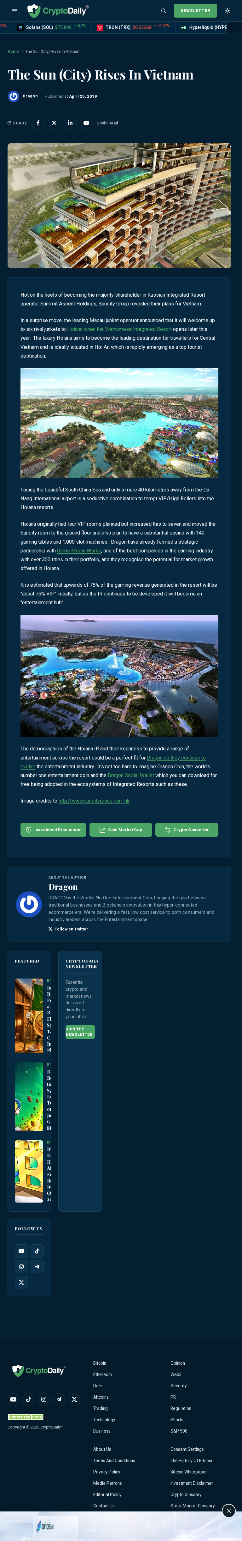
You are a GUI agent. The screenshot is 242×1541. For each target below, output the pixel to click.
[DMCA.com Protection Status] (26, 1417)
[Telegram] (37, 1266)
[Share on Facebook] (38, 123)
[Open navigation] (14, 11)
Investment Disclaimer (191, 1483)
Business (102, 1431)
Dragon (63, 886)
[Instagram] (21, 1266)
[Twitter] (21, 1282)
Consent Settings (187, 1449)
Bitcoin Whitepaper (188, 1471)
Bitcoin (99, 1363)
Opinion (177, 1363)
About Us (102, 1449)
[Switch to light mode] (227, 11)
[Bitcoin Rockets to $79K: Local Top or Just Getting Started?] (29, 1096)
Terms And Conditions (114, 1460)
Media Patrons (107, 1483)
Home (13, 51)
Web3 (176, 1374)
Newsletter (195, 10)
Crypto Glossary (186, 1494)
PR (173, 1397)
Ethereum (102, 1374)
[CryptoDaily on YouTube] (86, 123)
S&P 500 (178, 1431)
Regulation (180, 1408)
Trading (100, 1408)
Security (178, 1385)
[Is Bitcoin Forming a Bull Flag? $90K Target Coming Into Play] (29, 1016)
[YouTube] (21, 1251)
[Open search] (163, 11)
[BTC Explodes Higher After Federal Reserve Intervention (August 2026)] (29, 1171)
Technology (104, 1419)
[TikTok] (37, 1251)
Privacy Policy (106, 1471)
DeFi (97, 1385)
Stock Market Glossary (192, 1505)
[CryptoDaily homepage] (58, 11)
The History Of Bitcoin (191, 1460)
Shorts (176, 1419)
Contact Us (104, 1505)
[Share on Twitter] (54, 123)
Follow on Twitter (70, 929)
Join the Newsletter (79, 1032)
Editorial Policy (107, 1494)
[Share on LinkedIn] (70, 123)
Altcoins (101, 1397)
